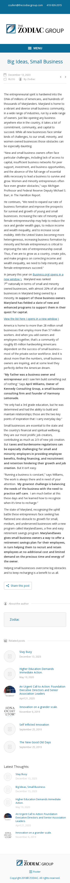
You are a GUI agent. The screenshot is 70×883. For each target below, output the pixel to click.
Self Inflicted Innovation (34, 724)
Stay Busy (25, 652)
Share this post (20, 585)
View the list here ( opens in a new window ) (31, 319)
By (29, 79)
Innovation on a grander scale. (38, 707)
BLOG (11, 79)
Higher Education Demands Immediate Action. (36, 670)
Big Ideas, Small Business (30, 787)
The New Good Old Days (35, 742)
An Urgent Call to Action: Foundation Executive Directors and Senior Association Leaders (42, 690)
